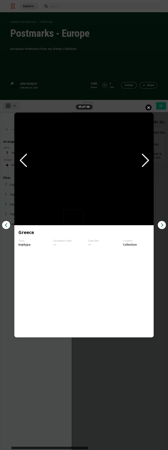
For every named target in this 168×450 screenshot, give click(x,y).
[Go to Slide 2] (94, 217)
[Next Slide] (145, 160)
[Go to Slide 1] (73, 217)
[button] (84, 161)
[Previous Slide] (23, 160)
